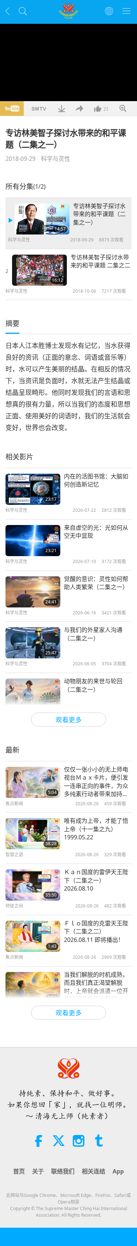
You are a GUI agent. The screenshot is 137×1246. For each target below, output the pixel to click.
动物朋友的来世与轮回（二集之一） (93, 685)
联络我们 (63, 1171)
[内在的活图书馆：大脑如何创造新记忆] (32, 489)
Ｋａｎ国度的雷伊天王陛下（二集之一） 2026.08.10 (96, 880)
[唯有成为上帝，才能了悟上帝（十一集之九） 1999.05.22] (32, 833)
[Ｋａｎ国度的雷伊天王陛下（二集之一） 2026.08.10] (32, 885)
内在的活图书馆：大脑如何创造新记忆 (96, 480)
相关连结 (93, 1171)
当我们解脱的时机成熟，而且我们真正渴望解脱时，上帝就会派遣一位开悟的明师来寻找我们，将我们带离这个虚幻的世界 (96, 986)
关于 (38, 1171)
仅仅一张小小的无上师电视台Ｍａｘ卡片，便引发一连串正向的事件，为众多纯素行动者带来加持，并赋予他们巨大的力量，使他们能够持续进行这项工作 (96, 781)
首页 (19, 1171)
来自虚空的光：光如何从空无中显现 (96, 532)
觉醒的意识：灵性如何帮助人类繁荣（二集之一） (96, 583)
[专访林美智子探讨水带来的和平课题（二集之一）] (42, 218)
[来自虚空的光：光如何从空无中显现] (32, 540)
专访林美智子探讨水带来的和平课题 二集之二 (100, 261)
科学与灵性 (55, 159)
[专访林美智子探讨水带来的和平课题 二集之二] (39, 270)
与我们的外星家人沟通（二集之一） (93, 634)
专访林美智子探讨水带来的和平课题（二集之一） (99, 214)
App (118, 1171)
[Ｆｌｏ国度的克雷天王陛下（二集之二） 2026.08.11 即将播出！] (32, 936)
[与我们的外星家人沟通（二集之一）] (32, 642)
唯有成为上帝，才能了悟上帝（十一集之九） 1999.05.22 (96, 829)
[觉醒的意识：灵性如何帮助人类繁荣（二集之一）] (32, 591)
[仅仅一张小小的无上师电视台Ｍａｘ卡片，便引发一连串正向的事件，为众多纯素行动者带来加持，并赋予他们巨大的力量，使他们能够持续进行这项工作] (32, 782)
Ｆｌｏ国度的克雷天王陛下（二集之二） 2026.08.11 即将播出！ (96, 931)
